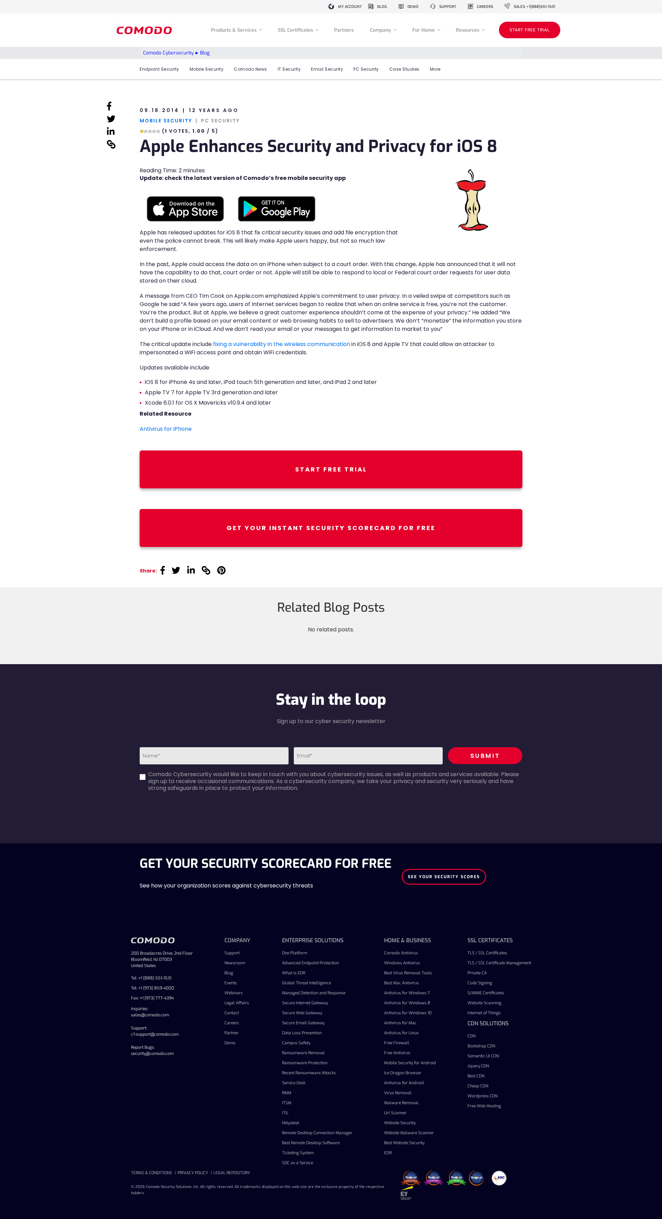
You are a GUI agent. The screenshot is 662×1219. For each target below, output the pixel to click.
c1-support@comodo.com (155, 1034)
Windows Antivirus (402, 963)
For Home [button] (424, 30)
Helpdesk (290, 1123)
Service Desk (293, 1083)
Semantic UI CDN (483, 1056)
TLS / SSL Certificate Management (499, 963)
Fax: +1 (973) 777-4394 (152, 998)
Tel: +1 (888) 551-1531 (151, 978)
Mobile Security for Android (410, 1063)
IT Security (289, 69)
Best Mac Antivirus (401, 983)
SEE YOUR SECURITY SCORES (444, 877)
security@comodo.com (152, 1053)
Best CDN (476, 1076)
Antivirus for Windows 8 (407, 1003)
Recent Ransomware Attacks (309, 1073)
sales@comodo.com (150, 1015)
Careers (231, 1023)
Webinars (233, 993)
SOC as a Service (297, 1163)
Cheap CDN (478, 1086)
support (447, 6)
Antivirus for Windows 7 (407, 993)
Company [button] (381, 30)
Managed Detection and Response (313, 993)
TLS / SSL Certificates (487, 953)
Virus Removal (398, 1093)
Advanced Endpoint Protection (310, 963)
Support (232, 953)
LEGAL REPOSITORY (231, 1173)
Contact (231, 1013)
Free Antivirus (397, 1053)
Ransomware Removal (303, 1053)
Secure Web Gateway (302, 1013)
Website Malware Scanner (409, 1133)
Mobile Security (207, 69)
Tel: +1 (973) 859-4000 (152, 988)
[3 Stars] (150, 131)
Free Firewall (396, 1043)
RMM (286, 1093)
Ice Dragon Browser (402, 1073)
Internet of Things (484, 1013)
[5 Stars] (158, 131)
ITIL (285, 1113)
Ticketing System (298, 1153)
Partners (344, 30)
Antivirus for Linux (401, 1033)
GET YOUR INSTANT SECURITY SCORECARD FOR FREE (331, 528)
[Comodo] (145, 30)
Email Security (327, 69)
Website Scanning (484, 1003)
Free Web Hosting (484, 1106)
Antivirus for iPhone (166, 429)
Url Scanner (395, 1113)
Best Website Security (404, 1143)
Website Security (399, 1123)
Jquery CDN (478, 1066)
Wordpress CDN (483, 1096)
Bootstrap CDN (481, 1046)
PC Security (366, 69)
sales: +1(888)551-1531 (534, 6)
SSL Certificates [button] (296, 30)
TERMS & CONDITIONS (151, 1173)
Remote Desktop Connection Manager (317, 1133)
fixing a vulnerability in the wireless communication (281, 344)
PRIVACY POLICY (193, 1173)
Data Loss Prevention (302, 1033)
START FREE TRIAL (530, 30)
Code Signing (480, 983)
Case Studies (404, 69)
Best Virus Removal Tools (408, 973)
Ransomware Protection (305, 1063)
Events (230, 983)
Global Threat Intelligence (306, 983)
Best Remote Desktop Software (311, 1143)
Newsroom (234, 963)
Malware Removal (401, 1103)
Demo (229, 1043)
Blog (228, 973)
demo (413, 6)
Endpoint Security (159, 69)
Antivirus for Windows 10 (408, 1013)
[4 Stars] (154, 131)
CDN (471, 1036)
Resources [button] (468, 30)
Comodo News (250, 69)
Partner (231, 1033)
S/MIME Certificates (486, 993)
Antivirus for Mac (400, 1023)
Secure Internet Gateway (305, 1003)
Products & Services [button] (234, 30)
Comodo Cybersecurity (168, 53)
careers (485, 6)
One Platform (294, 953)
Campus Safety (296, 1043)
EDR (388, 1153)
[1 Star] (142, 131)
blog (382, 6)
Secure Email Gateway (303, 1023)
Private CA (477, 973)
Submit (485, 755)
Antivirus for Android (404, 1083)
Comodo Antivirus (401, 953)
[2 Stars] (146, 131)
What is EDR (293, 973)
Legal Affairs (236, 1003)
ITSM (286, 1103)
